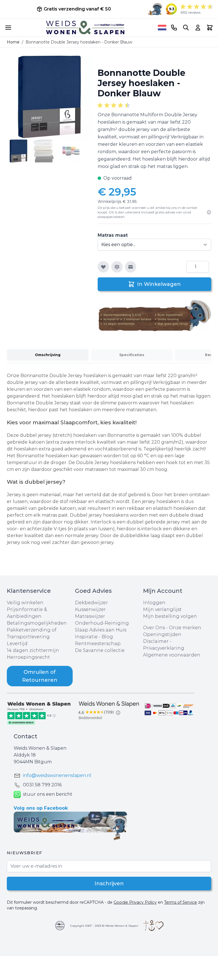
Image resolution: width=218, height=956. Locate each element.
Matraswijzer (90, 616)
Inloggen (154, 602)
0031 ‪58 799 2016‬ (42, 784)
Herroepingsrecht (28, 657)
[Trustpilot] (41, 712)
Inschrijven (109, 883)
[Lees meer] (209, 212)
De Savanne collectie (100, 650)
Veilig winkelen (25, 602)
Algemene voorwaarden (171, 655)
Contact (25, 736)
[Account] (198, 28)
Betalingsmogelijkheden (37, 623)
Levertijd (17, 643)
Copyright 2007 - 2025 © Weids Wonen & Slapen (104, 926)
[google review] (109, 710)
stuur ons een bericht (47, 794)
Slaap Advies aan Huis (100, 630)
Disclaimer (156, 641)
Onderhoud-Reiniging (102, 623)
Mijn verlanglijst (162, 609)
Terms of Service (180, 902)
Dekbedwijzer (91, 602)
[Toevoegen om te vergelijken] (117, 267)
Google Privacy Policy (135, 902)
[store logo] (85, 27)
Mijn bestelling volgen (170, 616)
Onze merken (185, 627)
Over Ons (154, 627)
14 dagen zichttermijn (33, 650)
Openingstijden (162, 634)
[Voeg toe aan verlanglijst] (103, 267)
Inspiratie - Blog (94, 636)
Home (13, 42)
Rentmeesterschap (98, 643)
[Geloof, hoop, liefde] (153, 925)
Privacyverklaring (163, 648)
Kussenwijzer (90, 609)
